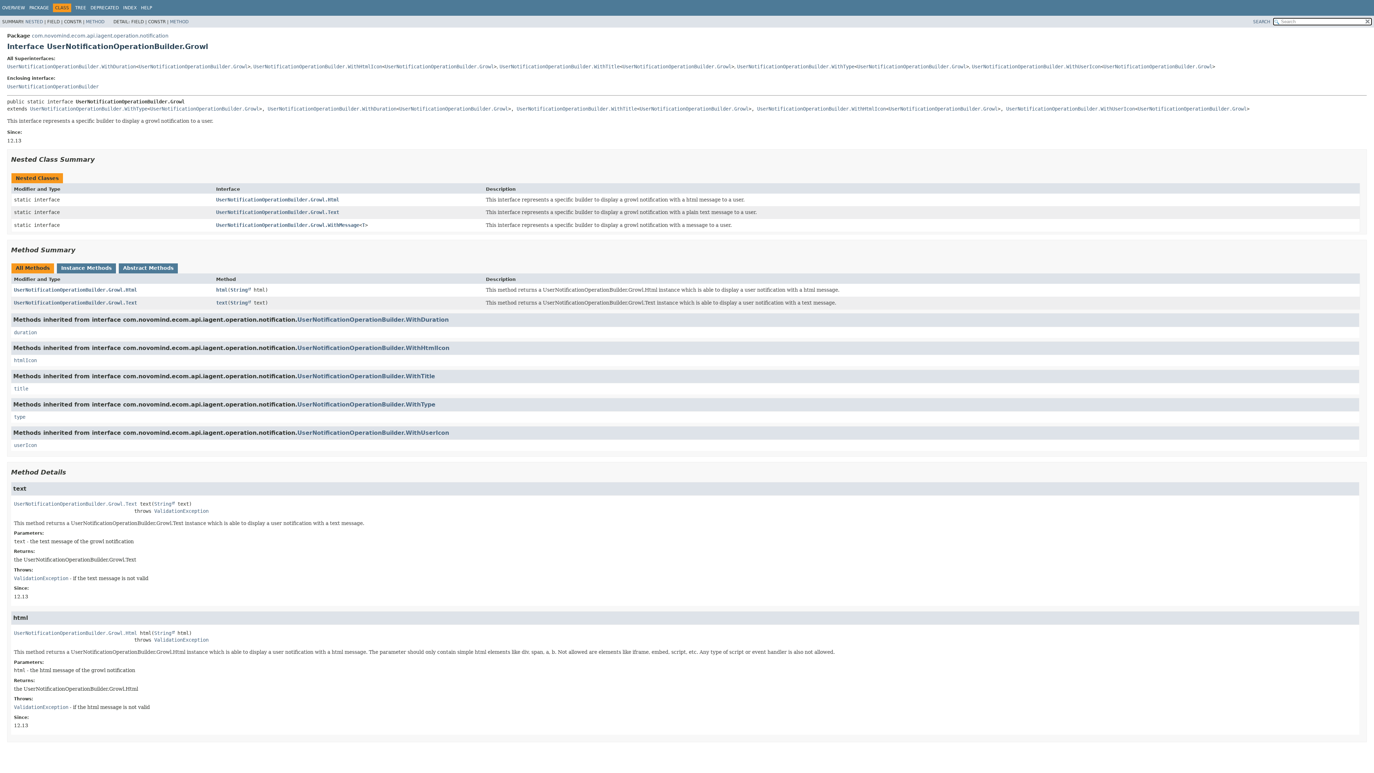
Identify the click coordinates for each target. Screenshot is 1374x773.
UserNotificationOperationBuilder (53, 86)
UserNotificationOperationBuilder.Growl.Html (277, 200)
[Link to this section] (100, 159)
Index (130, 7)
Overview (13, 7)
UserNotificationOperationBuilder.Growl (193, 66)
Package (39, 7)
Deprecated (105, 7)
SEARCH (1261, 21)
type (19, 417)
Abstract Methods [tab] (148, 268)
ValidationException (181, 511)
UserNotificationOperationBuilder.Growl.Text (277, 212)
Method (95, 21)
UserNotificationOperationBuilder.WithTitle (560, 66)
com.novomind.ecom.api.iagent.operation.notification (100, 36)
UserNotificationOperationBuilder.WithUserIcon (1036, 66)
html (222, 290)
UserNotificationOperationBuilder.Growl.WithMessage (287, 225)
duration (25, 332)
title (21, 389)
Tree (80, 7)
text (222, 303)
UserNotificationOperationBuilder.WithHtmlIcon (317, 66)
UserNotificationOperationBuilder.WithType (795, 66)
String (239, 290)
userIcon (25, 445)
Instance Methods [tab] (86, 268)
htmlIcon (25, 360)
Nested (34, 21)
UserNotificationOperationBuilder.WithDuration (71, 66)
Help (146, 7)
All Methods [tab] (33, 268)
